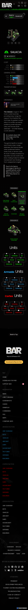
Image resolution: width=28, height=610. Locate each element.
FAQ (4, 414)
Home (4, 377)
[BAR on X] (5, 570)
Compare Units (8, 421)
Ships (4, 445)
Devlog (18, 547)
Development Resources (14, 584)
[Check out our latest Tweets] (22, 5)
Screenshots (7, 401)
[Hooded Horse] (6, 567)
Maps (4, 418)
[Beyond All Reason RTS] (7, 4)
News (4, 394)
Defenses (6, 455)
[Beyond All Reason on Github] (16, 567)
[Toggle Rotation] (8, 43)
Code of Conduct (14, 595)
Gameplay (6, 407)
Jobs (23, 554)
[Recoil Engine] (9, 567)
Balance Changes (14, 550)
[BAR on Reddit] (22, 567)
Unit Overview (7, 431)
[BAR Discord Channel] (12, 567)
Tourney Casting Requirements (14, 588)
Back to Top (14, 334)
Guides (5, 404)
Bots (4, 434)
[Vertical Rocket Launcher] (6, 105)
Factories (6, 452)
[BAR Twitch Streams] (19, 567)
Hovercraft (7, 448)
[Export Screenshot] (12, 43)
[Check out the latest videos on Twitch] (25, 3)
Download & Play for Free (14, 362)
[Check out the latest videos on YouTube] (19, 5)
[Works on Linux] (12, 570)
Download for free (10, 380)
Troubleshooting (14, 591)
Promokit (14, 581)
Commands (7, 411)
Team (18, 554)
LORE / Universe (8, 397)
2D (19, 43)
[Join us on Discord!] (22, 3)
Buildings (6, 458)
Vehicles (5, 438)
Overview (10, 547)
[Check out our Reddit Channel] (25, 5)
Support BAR (7, 384)
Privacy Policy (14, 598)
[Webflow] (21, 570)
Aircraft (6, 441)
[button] (14, 4)
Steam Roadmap (8, 554)
